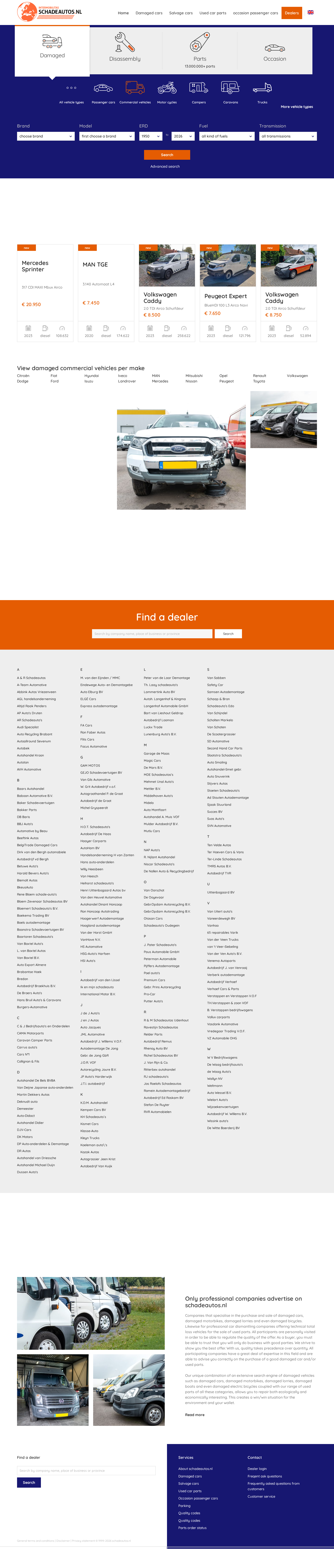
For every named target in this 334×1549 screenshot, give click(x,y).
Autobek (23, 748)
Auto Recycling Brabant (34, 734)
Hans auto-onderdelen (97, 862)
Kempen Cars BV (93, 1110)
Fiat (54, 375)
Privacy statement (83, 1540)
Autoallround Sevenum (34, 741)
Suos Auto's (215, 819)
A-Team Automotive (32, 685)
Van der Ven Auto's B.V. (224, 954)
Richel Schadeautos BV (161, 1055)
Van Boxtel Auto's (30, 944)
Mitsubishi (194, 375)
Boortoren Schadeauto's (35, 937)
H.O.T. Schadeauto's (95, 827)
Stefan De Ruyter (156, 1105)
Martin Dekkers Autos (33, 1095)
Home (123, 12)
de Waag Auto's (219, 1072)
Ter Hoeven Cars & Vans (225, 852)
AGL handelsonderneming (36, 699)
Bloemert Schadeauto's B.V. (37, 908)
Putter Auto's (153, 1001)
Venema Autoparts (221, 961)
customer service (261, 1496)
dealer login (257, 1469)
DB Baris (23, 817)
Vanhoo (213, 925)
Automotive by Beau (32, 831)
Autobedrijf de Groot (95, 801)
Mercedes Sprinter (35, 266)
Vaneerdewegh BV (221, 918)
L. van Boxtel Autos (31, 951)
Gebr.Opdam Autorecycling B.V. (167, 904)
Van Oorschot (154, 890)
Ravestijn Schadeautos (161, 1027)
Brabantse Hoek (29, 972)
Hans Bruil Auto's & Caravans (39, 1000)
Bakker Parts (27, 810)
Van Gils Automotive (95, 780)
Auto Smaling (217, 762)
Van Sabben (216, 678)
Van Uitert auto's (219, 911)
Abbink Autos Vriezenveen (36, 692)
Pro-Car (149, 994)
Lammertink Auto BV (159, 692)
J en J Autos (89, 1020)
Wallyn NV (214, 1079)
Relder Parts (153, 1034)
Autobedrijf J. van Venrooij (227, 968)
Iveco (122, 375)
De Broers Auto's (29, 993)
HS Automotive (91, 947)
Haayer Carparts (93, 841)
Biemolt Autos (27, 880)
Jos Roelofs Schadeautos (162, 1084)
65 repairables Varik (222, 932)
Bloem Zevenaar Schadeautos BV (42, 901)
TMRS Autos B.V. (219, 866)
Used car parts (212, 12)
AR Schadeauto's (29, 720)
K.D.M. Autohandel (93, 1103)
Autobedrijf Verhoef (222, 982)
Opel (223, 375)
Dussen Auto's (27, 1172)
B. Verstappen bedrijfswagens (230, 1010)
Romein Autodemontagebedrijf (167, 1091)
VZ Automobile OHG (222, 1038)
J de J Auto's (90, 1013)
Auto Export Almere (31, 965)
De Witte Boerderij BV (223, 1128)
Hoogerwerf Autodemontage (102, 918)
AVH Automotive (29, 769)
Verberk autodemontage (226, 975)
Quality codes (189, 1513)
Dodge (22, 381)
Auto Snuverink (218, 776)
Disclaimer (63, 1540)
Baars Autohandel (30, 789)
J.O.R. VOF (88, 1062)
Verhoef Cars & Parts (223, 989)
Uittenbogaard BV (220, 892)
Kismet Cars (89, 1124)
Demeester (25, 1109)
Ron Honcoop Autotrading (99, 911)
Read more (194, 1414)
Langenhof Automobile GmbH (166, 706)
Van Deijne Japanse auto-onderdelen (45, 1087)
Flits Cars (87, 739)
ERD (143, 126)
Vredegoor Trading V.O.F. (226, 1031)
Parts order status (192, 1528)
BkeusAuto (25, 887)
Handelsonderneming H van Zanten (107, 855)
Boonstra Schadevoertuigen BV (40, 930)
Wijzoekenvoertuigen (223, 1107)
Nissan (191, 381)
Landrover (127, 381)
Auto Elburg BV (91, 692)
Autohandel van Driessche (36, 1158)
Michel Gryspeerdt (94, 808)
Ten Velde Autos (219, 845)
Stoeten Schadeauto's (223, 790)
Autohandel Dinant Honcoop (101, 904)
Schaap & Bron (218, 699)
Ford (55, 381)
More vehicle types (297, 106)
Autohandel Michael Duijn (36, 1165)
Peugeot (226, 381)
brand (23, 126)
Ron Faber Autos (92, 732)
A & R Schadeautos (31, 678)
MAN (156, 375)
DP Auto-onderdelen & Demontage (43, 1144)
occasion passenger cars (255, 12)
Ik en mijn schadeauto (97, 987)
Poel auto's (152, 973)
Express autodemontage (98, 706)
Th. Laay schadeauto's (161, 685)
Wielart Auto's (217, 1100)
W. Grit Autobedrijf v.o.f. (98, 787)
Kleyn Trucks (90, 1138)
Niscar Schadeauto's (159, 864)
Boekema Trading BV (33, 915)
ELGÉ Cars (88, 699)
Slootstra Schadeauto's (224, 755)
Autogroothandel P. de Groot (101, 794)
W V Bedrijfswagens (222, 1057)
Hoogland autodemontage (100, 925)
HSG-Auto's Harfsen (95, 954)
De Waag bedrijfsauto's (225, 1065)
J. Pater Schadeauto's (160, 945)
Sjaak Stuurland (219, 805)
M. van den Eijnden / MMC (100, 678)
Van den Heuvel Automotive (101, 897)
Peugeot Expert (225, 295)
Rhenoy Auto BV (156, 1048)
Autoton (23, 762)
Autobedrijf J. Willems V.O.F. (101, 1041)
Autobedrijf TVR (219, 873)
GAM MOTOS (90, 765)
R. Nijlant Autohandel (159, 857)
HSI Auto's (87, 961)
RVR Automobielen (157, 1112)
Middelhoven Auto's (158, 796)
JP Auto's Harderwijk (96, 1077)
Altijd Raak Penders (32, 706)
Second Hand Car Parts (224, 748)
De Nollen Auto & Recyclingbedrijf (169, 871)
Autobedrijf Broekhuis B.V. (36, 986)
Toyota (259, 381)
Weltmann (214, 1086)
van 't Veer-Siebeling (222, 947)
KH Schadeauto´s (93, 1117)
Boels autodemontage (33, 922)
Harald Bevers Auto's (33, 873)
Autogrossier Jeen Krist (97, 1159)
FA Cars (86, 725)
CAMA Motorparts (30, 1033)
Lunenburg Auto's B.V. (160, 734)
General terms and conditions (35, 1540)
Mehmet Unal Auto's (159, 782)
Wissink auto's (217, 1121)
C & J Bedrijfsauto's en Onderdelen (43, 1026)
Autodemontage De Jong (99, 1048)
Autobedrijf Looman (159, 720)
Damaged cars (149, 12)
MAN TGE (95, 264)
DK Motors (25, 1137)
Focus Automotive (93, 746)
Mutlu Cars (152, 831)
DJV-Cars (24, 1130)
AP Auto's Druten (29, 713)
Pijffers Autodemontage (161, 966)
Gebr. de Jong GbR (94, 1055)
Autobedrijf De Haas (95, 834)
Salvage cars (181, 12)
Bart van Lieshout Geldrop (163, 713)
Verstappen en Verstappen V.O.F (232, 996)
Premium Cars (154, 980)
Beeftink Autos (28, 838)
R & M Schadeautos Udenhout (166, 1020)
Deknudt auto (27, 1102)
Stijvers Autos (217, 783)
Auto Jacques (90, 1027)
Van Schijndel (217, 713)
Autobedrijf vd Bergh (33, 859)
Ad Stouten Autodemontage (228, 798)
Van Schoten (216, 727)
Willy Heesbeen (91, 869)
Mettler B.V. (152, 789)
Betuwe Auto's (27, 866)
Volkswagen (297, 375)
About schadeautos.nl (195, 1469)
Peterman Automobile (160, 959)
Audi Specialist (28, 727)
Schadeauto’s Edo (220, 706)
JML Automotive (92, 1034)
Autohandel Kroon (30, 755)
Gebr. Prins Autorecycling (162, 987)
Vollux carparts (218, 1017)
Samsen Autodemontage (225, 692)
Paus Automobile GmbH (161, 952)
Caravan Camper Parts (34, 1040)
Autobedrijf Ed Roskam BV (164, 1098)
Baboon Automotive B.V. (35, 796)
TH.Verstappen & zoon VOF (227, 1003)
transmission (272, 126)
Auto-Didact (26, 1116)
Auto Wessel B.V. (219, 1093)
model (85, 126)
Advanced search (165, 166)
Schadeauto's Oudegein (161, 925)
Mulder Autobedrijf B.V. (161, 824)
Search (167, 154)
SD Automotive (218, 741)
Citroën (23, 375)
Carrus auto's (27, 1047)
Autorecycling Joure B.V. (98, 1070)
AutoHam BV (90, 848)
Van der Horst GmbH (96, 932)
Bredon (22, 979)
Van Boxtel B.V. (28, 958)
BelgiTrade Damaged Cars (37, 845)
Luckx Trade (153, 727)
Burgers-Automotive (32, 1007)
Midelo (149, 803)
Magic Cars (152, 760)
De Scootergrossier (221, 734)
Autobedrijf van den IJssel (100, 980)
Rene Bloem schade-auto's (37, 894)
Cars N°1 (23, 1054)
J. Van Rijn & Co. (156, 1062)
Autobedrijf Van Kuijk (96, 1166)
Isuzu (89, 381)
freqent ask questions (265, 1476)
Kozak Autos (89, 1152)
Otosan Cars (153, 918)
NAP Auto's (152, 850)
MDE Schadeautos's (158, 775)
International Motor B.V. (98, 994)
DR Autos (24, 1151)
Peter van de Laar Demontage (167, 678)
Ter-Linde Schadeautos (224, 859)
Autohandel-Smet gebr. (224, 769)
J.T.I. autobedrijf (92, 1084)
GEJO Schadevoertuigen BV (101, 773)
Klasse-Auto (89, 1131)
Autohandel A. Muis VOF (161, 817)
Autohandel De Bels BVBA (36, 1080)
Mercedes (160, 381)
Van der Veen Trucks (223, 940)
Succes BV (214, 812)
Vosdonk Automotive (222, 1024)
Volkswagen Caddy (160, 297)
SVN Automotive (219, 826)
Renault (259, 375)
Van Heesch (89, 876)
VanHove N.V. (90, 940)
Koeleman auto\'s (93, 1145)
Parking (184, 1506)
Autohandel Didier (30, 1123)
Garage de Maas (156, 753)
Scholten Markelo (220, 720)
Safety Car (215, 685)
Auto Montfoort (155, 810)
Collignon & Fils (28, 1061)
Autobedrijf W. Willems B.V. (227, 1114)
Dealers (292, 12)
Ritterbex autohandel (159, 1070)
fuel (203, 126)
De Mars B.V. (153, 768)
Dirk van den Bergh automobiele (41, 852)
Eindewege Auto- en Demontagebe (106, 685)
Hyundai (92, 375)
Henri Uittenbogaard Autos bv (103, 890)
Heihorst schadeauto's (97, 883)
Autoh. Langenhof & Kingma (165, 699)
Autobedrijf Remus (158, 1041)
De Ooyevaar (154, 897)
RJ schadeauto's (156, 1077)
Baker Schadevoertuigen (35, 803)
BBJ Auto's (25, 824)
